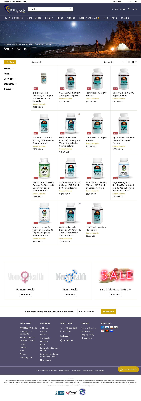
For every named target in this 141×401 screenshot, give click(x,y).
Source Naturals (27, 44)
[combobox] (50, 9)
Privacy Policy (87, 338)
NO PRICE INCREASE (28, 328)
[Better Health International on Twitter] (72, 340)
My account (45, 360)
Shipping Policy (87, 334)
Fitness (71, 18)
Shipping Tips (26, 357)
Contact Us (45, 338)
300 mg (10, 62)
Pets (114, 18)
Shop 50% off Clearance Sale (15, 2)
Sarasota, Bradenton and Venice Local (49, 355)
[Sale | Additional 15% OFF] (115, 275)
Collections (15, 44)
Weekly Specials (27, 337)
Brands (125, 18)
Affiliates (44, 328)
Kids (105, 18)
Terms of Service (88, 328)
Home (6, 44)
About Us (44, 331)
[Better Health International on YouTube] (68, 340)
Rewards (44, 341)
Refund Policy (87, 331)
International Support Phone (49, 349)
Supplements (34, 18)
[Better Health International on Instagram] (61, 340)
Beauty (49, 18)
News (42, 345)
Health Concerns (14, 18)
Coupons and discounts (26, 332)
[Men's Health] (70, 275)
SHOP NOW (25, 294)
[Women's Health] (25, 275)
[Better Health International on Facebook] (65, 340)
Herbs (60, 18)
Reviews (43, 334)
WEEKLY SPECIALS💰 (89, 18)
